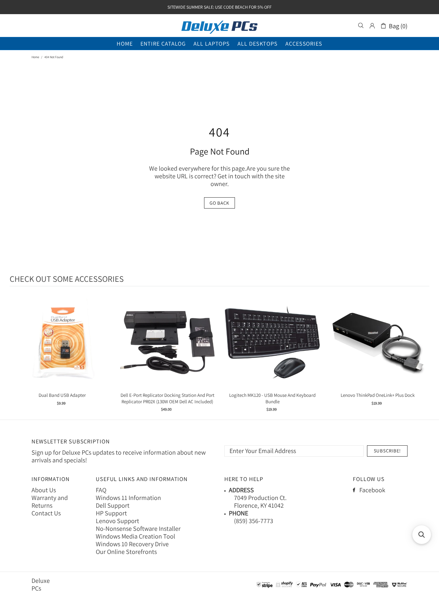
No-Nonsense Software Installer (138, 528)
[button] (421, 534)
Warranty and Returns (49, 501)
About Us (43, 490)
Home (35, 57)
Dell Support (113, 505)
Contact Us (46, 513)
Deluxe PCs (219, 26)
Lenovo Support (117, 521)
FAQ (101, 490)
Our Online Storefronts (126, 552)
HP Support (111, 513)
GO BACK (219, 203)
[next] (423, 354)
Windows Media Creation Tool (135, 536)
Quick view (62, 349)
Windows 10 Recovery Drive (132, 544)
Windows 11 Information (128, 498)
